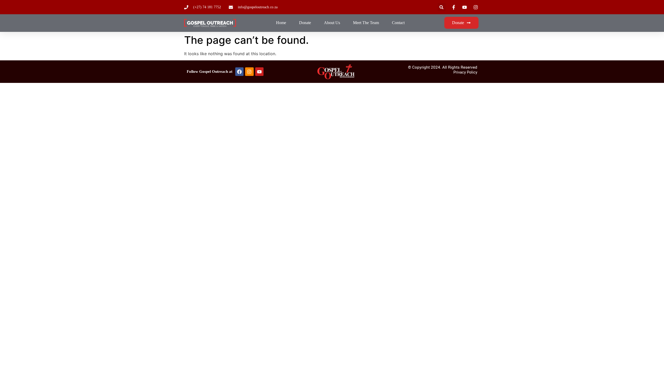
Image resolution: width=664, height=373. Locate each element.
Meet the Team (366, 22)
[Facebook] (239, 71)
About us (332, 22)
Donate (305, 22)
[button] (442, 7)
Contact (398, 22)
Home (281, 22)
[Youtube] (259, 71)
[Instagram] (249, 71)
